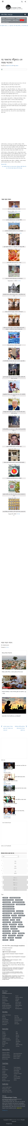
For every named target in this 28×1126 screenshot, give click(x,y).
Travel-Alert (16, 1072)
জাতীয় (16, 211)
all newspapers (6, 902)
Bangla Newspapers (21, 18)
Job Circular (18, 1002)
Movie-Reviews (17, 1055)
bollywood (5, 919)
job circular (5, 928)
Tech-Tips (16, 1017)
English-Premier (6, 1038)
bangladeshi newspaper (8, 904)
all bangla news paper (8, 899)
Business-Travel (6, 1080)
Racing (17, 1036)
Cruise (3, 1068)
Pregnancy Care (6, 1088)
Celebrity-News (5, 1054)
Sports (3, 1002)
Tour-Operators (17, 1068)
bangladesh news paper (8, 908)
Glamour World (19, 997)
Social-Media (5, 1019)
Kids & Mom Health (6, 1090)
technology (21, 933)
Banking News (18, 1008)
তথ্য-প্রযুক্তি (11, 937)
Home (3, 18)
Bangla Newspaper (6, 1005)
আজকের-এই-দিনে (12, 935)
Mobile (3, 1016)
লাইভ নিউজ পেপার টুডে (6, 14)
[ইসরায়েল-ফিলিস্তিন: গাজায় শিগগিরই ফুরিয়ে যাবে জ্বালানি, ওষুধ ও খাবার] (14, 682)
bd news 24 (21, 915)
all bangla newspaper (14, 897)
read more (19, 1108)
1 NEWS (5, 897)
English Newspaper (6, 1007)
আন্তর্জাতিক (16, 233)
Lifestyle (17, 999)
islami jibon (20, 926)
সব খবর (19, 211)
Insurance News (6, 1008)
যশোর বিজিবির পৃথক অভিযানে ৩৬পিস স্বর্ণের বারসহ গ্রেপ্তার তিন (14, 511)
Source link (3, 164)
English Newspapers (6, 20)
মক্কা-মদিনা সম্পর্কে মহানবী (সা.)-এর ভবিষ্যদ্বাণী (11, 716)
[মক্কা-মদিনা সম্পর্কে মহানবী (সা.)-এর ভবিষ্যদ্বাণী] (14, 705)
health (20, 924)
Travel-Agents (17, 1067)
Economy (4, 999)
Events (3, 1079)
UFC (17, 1038)
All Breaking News (10, 18)
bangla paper (6, 915)
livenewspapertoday (17, 1123)
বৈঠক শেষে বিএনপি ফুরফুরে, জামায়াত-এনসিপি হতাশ (14, 311)
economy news (6, 922)
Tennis (3, 1044)
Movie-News (5, 1059)
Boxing (17, 1039)
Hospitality (4, 1074)
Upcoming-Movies (18, 1053)
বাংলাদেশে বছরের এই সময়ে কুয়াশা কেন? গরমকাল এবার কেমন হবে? (8, 728)
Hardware (4, 1024)
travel (4, 935)
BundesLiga (5, 1043)
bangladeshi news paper (18, 902)
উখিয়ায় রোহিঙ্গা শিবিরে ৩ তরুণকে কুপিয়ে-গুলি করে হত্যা (12, 671)
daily (18, 919)
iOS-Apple (16, 1023)
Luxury (3, 1071)
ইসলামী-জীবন (20, 935)
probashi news (6, 933)
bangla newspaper (7, 913)
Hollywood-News (6, 1055)
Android (16, 1022)
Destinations (5, 1069)
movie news (14, 928)
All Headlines (19, 899)
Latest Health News (6, 1087)
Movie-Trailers (17, 1056)
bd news (14, 915)
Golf (3, 1046)
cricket (12, 919)
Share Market (18, 1005)
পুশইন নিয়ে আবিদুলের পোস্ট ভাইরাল (14, 209)
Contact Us (4, 1110)
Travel (16, 995)
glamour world (13, 924)
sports (14, 933)
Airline (15, 1080)
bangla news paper (18, 913)
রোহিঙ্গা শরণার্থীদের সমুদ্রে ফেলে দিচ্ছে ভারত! (14, 446)
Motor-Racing (19, 1044)
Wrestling (18, 1041)
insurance (13, 926)
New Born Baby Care (7, 1091)
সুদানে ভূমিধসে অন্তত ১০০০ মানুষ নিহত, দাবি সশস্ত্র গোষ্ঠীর (14, 246)
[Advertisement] (14, 42)
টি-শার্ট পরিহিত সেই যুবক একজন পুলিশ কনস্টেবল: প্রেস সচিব (14, 361)
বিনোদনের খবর (18, 937)
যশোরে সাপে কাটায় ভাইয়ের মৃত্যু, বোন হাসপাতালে (14, 278)
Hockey (17, 1046)
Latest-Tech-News (6, 1015)
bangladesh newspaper (8, 906)
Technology (5, 1000)
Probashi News (5, 22)
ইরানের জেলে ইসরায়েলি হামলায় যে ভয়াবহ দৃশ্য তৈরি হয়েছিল (14, 462)
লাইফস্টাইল (5, 940)
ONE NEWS (15, 931)
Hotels (3, 1072)
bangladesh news (20, 904)
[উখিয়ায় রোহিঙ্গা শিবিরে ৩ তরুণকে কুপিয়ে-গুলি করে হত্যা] (14, 662)
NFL (17, 1032)
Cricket (4, 1033)
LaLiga (3, 1036)
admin (16, 65)
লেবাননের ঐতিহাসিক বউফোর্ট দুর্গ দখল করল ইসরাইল (14, 230)
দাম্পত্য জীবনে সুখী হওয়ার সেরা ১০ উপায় (14, 262)
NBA (17, 1033)
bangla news (19, 911)
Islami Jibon (15, 20)
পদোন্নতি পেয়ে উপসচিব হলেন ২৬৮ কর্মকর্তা (14, 478)
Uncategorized (7, 816)
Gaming (16, 1015)
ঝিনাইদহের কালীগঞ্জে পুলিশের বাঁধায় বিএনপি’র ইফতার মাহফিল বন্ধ (20, 728)
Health (16, 1000)
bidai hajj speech (16, 917)
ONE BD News (6, 931)
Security (4, 1018)
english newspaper (17, 922)
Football (4, 1035)
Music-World (16, 1058)
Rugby (17, 1043)
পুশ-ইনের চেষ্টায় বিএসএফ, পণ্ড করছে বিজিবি (14, 219)
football (5, 924)
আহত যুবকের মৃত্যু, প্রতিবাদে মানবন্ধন (14, 345)
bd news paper (6, 917)
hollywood (5, 926)
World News (5, 997)
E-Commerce (5, 1022)
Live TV (22, 20)
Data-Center (5, 1021)
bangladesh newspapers (8, 911)
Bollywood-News (6, 1057)
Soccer (17, 1035)
